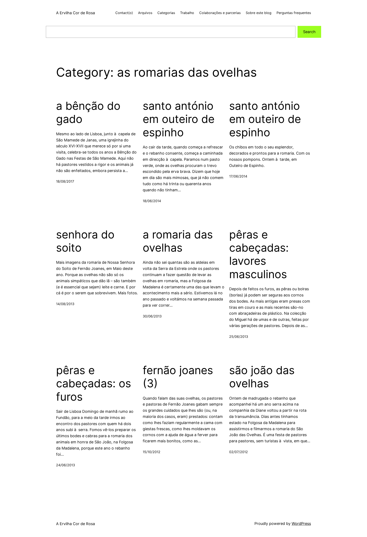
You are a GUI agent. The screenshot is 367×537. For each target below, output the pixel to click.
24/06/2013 (65, 465)
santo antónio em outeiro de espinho (179, 119)
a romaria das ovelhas (178, 241)
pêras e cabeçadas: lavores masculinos (259, 254)
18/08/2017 (65, 181)
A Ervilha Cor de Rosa (75, 13)
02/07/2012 (238, 452)
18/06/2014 (152, 201)
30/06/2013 (152, 316)
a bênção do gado (88, 112)
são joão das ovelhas (262, 377)
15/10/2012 (151, 452)
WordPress (301, 523)
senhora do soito (85, 241)
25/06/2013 (238, 336)
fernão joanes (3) (178, 377)
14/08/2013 (65, 304)
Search (309, 32)
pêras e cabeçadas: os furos (93, 383)
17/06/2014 (238, 176)
